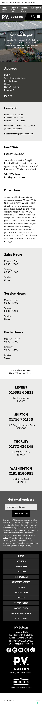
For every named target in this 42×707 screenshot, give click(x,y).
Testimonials (21, 577)
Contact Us (21, 618)
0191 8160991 (36, 9)
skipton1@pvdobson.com (21, 133)
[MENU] (39, 16)
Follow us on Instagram (27, 650)
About (11, 373)
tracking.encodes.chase (15, 177)
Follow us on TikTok (32, 650)
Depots (20, 373)
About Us (21, 561)
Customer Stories (21, 582)
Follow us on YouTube (20, 650)
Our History (21, 566)
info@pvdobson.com (26, 530)
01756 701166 (13, 10)
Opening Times (21, 592)
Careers (21, 598)
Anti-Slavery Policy (21, 613)
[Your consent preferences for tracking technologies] (38, 703)
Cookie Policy (21, 608)
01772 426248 (23, 10)
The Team (21, 572)
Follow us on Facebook (9, 650)
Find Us (21, 587)
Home (26, 370)
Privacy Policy (21, 603)
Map (6, 96)
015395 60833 (4, 10)
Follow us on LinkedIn (15, 650)
